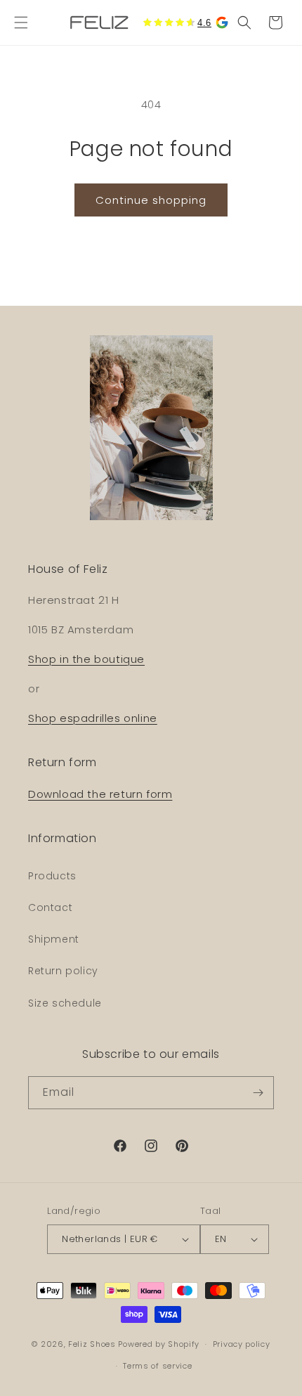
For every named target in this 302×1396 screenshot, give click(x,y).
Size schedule (65, 1003)
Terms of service (157, 1365)
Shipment (53, 939)
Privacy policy (241, 1344)
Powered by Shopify (158, 1344)
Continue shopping (151, 200)
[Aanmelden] (257, 1092)
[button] (21, 22)
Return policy (63, 971)
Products (52, 876)
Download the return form (100, 794)
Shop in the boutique (86, 659)
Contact (50, 907)
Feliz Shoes (92, 1344)
